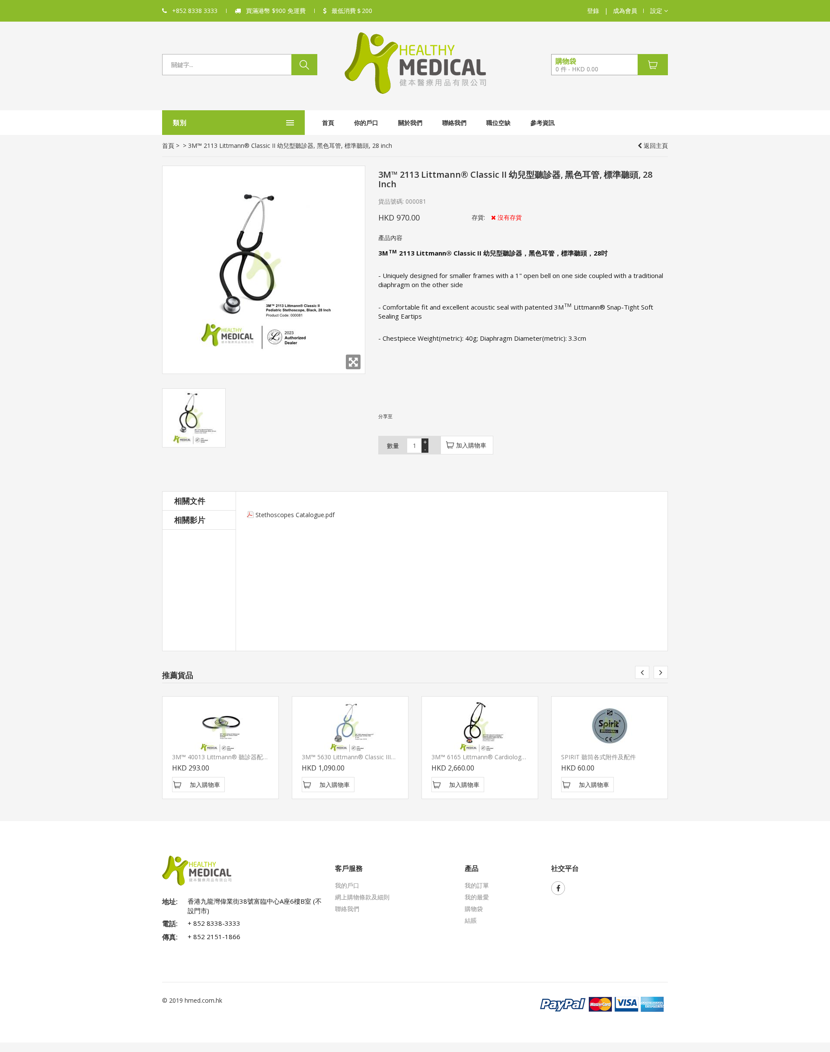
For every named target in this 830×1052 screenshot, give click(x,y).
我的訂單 (477, 885)
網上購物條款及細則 (362, 897)
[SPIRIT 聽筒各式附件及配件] (609, 727)
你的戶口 (366, 122)
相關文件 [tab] (189, 501)
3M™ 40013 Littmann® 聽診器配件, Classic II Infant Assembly (257, 757)
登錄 (593, 10)
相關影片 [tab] (189, 520)
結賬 (471, 920)
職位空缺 (498, 122)
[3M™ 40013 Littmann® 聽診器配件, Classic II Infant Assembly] (220, 727)
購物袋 (474, 909)
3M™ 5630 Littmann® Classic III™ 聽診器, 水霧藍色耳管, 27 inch (390, 757)
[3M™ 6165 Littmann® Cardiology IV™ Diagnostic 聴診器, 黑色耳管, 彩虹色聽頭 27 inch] (479, 727)
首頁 (328, 122)
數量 (393, 445)
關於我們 (410, 122)
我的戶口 (347, 885)
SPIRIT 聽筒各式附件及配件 (598, 757)
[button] (659, 11)
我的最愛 (477, 897)
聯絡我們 (454, 122)
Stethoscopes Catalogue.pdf (295, 515)
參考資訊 (542, 122)
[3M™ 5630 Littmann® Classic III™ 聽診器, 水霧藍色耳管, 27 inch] (350, 727)
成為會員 (625, 10)
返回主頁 (655, 145)
